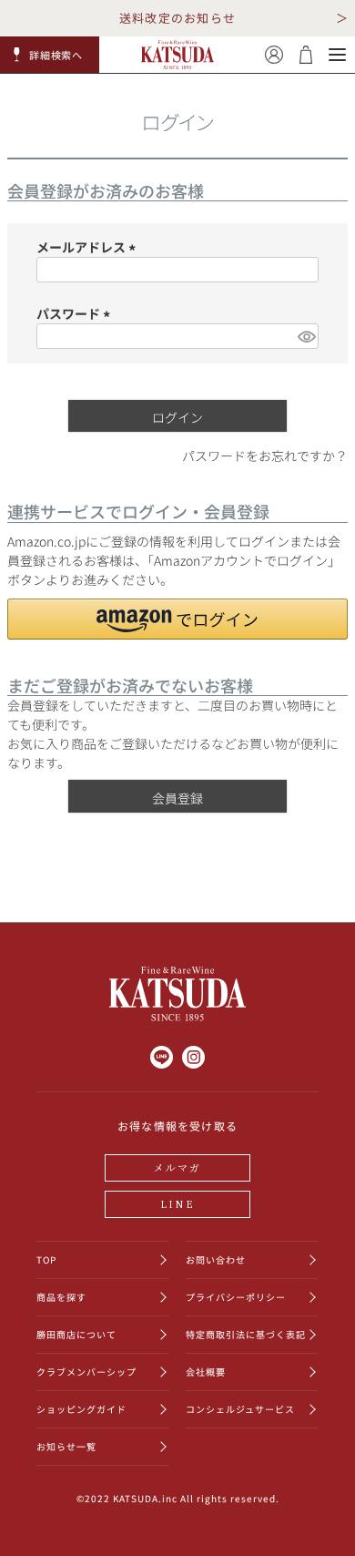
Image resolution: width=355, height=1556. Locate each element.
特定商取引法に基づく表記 (246, 1334)
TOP (46, 1259)
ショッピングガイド (81, 1409)
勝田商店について (76, 1334)
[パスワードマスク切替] (305, 336)
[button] (50, 54)
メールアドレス (88, 247)
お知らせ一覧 (66, 1446)
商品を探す (61, 1297)
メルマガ (178, 1167)
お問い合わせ (216, 1259)
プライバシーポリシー (236, 1297)
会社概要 (206, 1371)
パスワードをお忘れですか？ (265, 455)
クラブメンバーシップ (86, 1371)
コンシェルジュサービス (240, 1409)
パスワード (76, 313)
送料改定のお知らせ (178, 18)
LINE (177, 1203)
